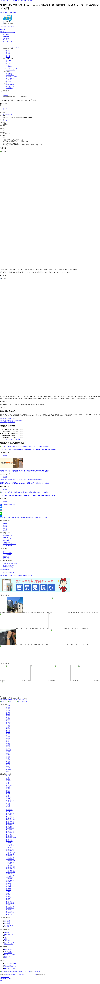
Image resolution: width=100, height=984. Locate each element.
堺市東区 (8, 888)
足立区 (8, 775)
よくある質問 (10, 78)
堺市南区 (8, 890)
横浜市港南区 (10, 823)
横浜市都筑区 (10, 829)
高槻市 (8, 893)
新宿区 (8, 792)
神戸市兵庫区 (10, 914)
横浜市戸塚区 (10, 832)
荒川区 (8, 777)
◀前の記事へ (4, 422)
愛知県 (8, 732)
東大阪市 (8, 898)
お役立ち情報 (10, 84)
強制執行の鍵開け (8, 567)
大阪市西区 (9, 863)
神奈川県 (8, 722)
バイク (8, 63)
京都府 (8, 745)
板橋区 (8, 779)
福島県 (8, 714)
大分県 (8, 768)
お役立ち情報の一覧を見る (7, 504)
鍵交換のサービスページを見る (9, 418)
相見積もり (9, 88)
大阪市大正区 (10, 855)
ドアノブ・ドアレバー (12, 68)
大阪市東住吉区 (10, 868)
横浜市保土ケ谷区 (11, 837)
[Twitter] (50, 509)
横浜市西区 (9, 836)
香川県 (8, 758)
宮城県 (8, 712)
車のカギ (5, 537)
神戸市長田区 (10, 908)
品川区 (8, 788)
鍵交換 (8, 52)
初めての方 (6, 35)
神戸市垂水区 (10, 904)
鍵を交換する (8, 921)
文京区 (8, 808)
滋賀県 (8, 746)
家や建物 (8, 60)
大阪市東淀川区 (10, 872)
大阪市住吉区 (10, 854)
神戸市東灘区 (10, 912)
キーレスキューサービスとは (11, 47)
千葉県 (8, 725)
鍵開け (8, 50)
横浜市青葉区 (10, 813)
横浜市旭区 (9, 815)
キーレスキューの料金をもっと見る (10, 439)
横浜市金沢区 (10, 821)
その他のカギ (7, 542)
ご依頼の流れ (10, 75)
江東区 (8, 787)
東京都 (8, 720)
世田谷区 (8, 797)
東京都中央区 (10, 800)
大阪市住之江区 (10, 852)
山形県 (8, 710)
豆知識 (5, 455)
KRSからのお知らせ (8, 572)
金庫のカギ (6, 540)
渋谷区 (8, 790)
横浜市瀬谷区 (10, 828)
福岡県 (8, 761)
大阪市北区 (9, 847)
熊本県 (8, 764)
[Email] (50, 511)
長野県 (8, 735)
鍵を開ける (7, 920)
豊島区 (8, 803)
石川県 (5, 114)
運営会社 (8, 81)
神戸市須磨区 (10, 903)
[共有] (50, 516)
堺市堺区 (8, 883)
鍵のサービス (7, 36)
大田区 (8, 782)
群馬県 (8, 730)
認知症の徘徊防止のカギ (10, 565)
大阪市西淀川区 (10, 867)
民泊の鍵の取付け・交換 (10, 563)
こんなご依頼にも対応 (10, 963)
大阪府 (8, 741)
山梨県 (8, 737)
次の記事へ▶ (11, 422)
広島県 (8, 753)
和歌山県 (8, 750)
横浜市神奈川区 (10, 819)
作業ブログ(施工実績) (10, 967)
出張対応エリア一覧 (12, 76)
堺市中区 (8, 885)
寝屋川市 (8, 896)
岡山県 (8, 751)
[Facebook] (50, 506)
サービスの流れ (7, 41)
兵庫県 (8, 743)
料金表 (5, 39)
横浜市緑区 (9, 839)
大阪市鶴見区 (10, 859)
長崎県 (8, 766)
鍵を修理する (8, 923)
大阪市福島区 (10, 875)
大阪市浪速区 (10, 862)
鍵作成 (8, 57)
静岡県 (8, 738)
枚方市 (8, 899)
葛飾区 (8, 783)
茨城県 (8, 727)
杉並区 (8, 793)
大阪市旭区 (9, 842)
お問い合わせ (10, 79)
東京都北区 (9, 785)
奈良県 (8, 748)
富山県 (8, 717)
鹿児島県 (8, 769)
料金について (7, 551)
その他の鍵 (9, 66)
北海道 (8, 705)
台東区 (8, 798)
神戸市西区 (9, 911)
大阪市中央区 (10, 857)
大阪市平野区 (10, 873)
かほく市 (9, 114)
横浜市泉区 (9, 816)
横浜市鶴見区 (10, 831)
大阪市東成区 (10, 870)
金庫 (7, 65)
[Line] (50, 513)
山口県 (8, 754)
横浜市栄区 (9, 826)
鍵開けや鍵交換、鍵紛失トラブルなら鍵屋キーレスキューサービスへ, (21, 974)
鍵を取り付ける (8, 925)
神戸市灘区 (9, 909)
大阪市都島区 (10, 878)
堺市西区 (8, 886)
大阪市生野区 (10, 846)
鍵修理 (8, 53)
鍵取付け (8, 55)
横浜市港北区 (10, 824)
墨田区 (8, 795)
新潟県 (8, 715)
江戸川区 (8, 780)
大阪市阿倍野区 (10, 844)
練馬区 (8, 806)
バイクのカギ (7, 539)
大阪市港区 (9, 877)
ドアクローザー (10, 70)
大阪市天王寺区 (10, 860)
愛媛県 (8, 756)
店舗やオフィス (8, 934)
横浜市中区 (9, 834)
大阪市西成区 (10, 865)
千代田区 (8, 801)
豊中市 (8, 895)
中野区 (8, 805)
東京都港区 (9, 810)
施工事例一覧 (10, 86)
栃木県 (8, 728)
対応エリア (6, 38)
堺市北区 (8, 881)
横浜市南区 (9, 841)
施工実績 (5, 95)
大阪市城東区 (10, 850)
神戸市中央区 (10, 906)
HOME (5, 93)
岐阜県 (8, 733)
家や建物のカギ (7, 535)
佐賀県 (8, 763)
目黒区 (8, 811)
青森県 (8, 707)
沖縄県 (8, 771)
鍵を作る (6, 926)
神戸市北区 (9, 901)
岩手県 (8, 709)
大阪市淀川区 (10, 880)
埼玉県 (8, 723)
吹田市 (8, 891)
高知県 (8, 759)
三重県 (8, 740)
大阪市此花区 (10, 849)
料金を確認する (10, 73)
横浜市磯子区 (10, 818)
